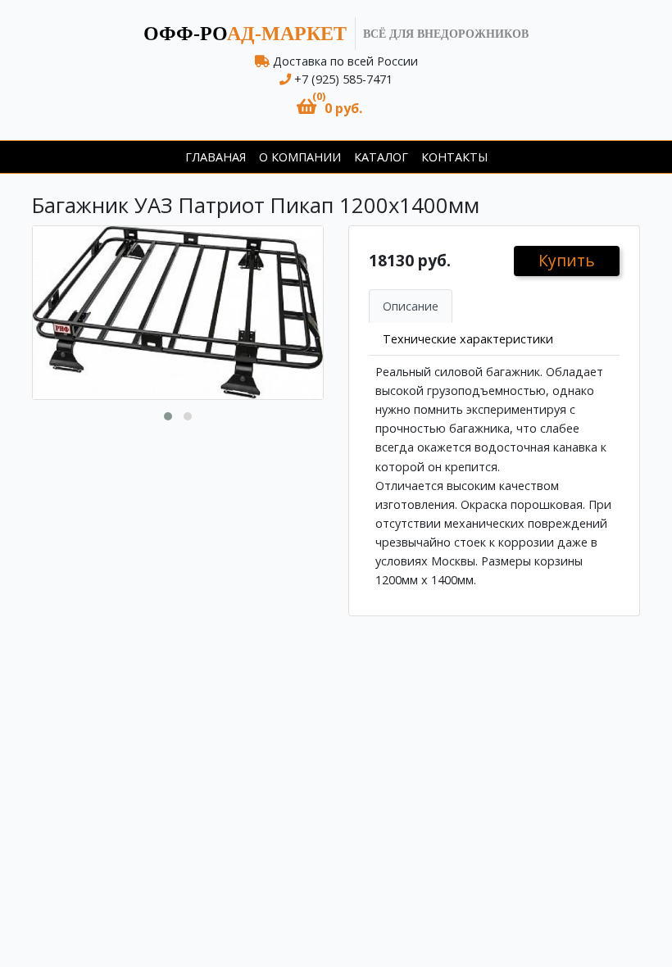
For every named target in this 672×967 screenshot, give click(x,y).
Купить (566, 260)
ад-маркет (245, 33)
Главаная (215, 157)
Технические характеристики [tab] (468, 339)
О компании (300, 157)
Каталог (381, 157)
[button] (329, 107)
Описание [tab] (410, 306)
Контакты (454, 157)
